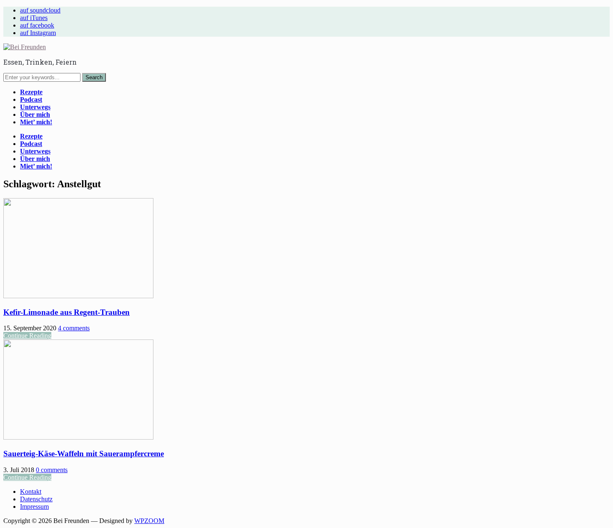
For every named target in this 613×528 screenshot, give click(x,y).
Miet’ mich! (36, 122)
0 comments (52, 469)
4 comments (74, 328)
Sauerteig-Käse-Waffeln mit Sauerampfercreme (83, 453)
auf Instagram (38, 32)
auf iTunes (34, 17)
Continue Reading (27, 335)
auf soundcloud (40, 10)
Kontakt (30, 491)
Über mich (35, 114)
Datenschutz (36, 499)
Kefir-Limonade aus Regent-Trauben (66, 312)
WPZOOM (149, 520)
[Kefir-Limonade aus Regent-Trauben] (78, 295)
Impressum (34, 506)
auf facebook (37, 25)
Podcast (31, 99)
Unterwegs (35, 107)
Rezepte (31, 92)
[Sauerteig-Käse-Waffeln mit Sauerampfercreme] (78, 437)
